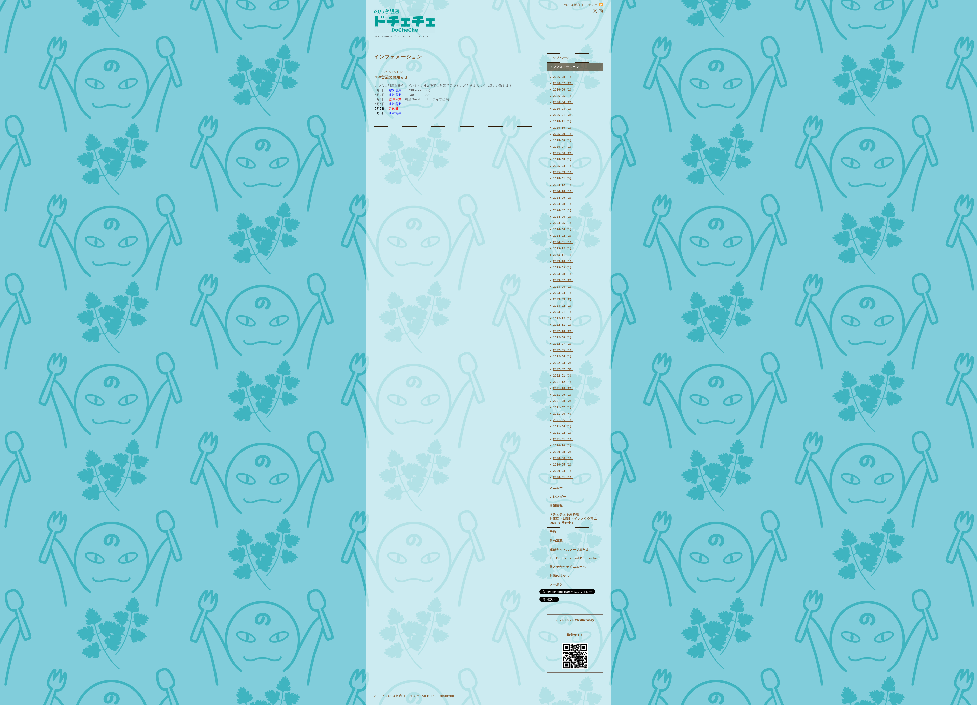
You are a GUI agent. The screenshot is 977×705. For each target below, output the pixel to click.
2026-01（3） (563, 114)
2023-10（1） (563, 261)
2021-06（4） (563, 413)
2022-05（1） (563, 350)
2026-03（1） (563, 108)
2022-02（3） (563, 369)
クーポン (556, 584)
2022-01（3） (563, 375)
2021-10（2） (563, 388)
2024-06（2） (563, 216)
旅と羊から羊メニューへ (568, 566)
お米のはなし (559, 575)
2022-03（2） (563, 362)
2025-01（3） (563, 178)
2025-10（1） (563, 127)
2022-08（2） (563, 337)
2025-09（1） (563, 134)
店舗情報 (556, 505)
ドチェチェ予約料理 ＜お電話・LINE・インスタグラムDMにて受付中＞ (574, 519)
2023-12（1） (563, 248)
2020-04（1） (563, 470)
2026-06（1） (563, 89)
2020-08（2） (563, 451)
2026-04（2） (563, 102)
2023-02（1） (563, 305)
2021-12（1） (563, 381)
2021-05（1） (563, 420)
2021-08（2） (563, 400)
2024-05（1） (563, 222)
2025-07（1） (563, 146)
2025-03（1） (563, 172)
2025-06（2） (563, 153)
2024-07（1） (563, 210)
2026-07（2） (563, 83)
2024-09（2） (563, 197)
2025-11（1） (563, 121)
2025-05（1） (563, 159)
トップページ (559, 58)
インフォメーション (564, 67)
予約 (553, 532)
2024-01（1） (563, 242)
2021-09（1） (563, 394)
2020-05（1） (563, 464)
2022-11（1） (563, 324)
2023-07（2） (563, 280)
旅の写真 (556, 541)
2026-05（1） (563, 95)
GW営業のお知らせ (391, 77)
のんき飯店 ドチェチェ (403, 696)
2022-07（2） (563, 343)
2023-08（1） (563, 273)
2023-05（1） (563, 286)
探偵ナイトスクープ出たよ (569, 549)
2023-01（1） (563, 311)
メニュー (556, 487)
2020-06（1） (563, 458)
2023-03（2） (563, 299)
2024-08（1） (563, 203)
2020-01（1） (563, 477)
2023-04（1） (563, 292)
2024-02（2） (563, 235)
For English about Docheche (573, 558)
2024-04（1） (563, 229)
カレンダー (558, 496)
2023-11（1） (563, 254)
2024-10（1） (563, 191)
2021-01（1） (563, 439)
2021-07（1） (563, 407)
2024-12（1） (563, 184)
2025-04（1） (563, 165)
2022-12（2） (563, 318)
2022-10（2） (563, 331)
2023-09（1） (563, 267)
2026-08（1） (563, 76)
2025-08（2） (563, 140)
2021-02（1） (563, 432)
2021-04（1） (563, 426)
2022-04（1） (563, 356)
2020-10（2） (563, 445)
